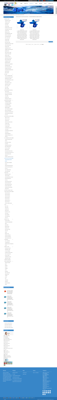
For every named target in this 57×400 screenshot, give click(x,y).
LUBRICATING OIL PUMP (8, 78)
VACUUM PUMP (7, 26)
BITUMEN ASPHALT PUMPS (8, 27)
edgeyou (7, 354)
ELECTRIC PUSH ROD (8, 236)
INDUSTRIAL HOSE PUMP (8, 58)
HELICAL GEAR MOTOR (8, 110)
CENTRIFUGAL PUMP (8, 20)
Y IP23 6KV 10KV (7, 126)
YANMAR (6, 275)
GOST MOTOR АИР (7, 171)
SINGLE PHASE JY (7, 201)
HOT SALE (6, 217)
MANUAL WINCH (7, 226)
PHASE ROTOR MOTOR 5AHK (9, 165)
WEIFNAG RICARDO (7, 262)
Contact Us (50, 3)
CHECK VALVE (7, 210)
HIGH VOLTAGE (7, 91)
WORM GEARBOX (7, 107)
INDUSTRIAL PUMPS (7, 258)
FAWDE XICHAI (7, 274)
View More (4, 381)
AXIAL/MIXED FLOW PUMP (8, 29)
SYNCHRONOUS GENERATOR (9, 130)
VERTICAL (6, 136)
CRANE (6, 232)
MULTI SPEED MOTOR (8, 146)
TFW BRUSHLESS (7, 242)
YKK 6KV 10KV (7, 120)
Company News (25, 372)
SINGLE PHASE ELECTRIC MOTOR (9, 191)
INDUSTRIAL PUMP (15, 372)
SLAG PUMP (6, 87)
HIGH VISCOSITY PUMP (8, 52)
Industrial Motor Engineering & (8, 324)
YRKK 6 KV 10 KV (7, 117)
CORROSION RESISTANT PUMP (9, 43)
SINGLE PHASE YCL (7, 200)
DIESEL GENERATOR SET (7, 261)
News (36, 3)
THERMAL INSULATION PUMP (9, 49)
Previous (1, 9)
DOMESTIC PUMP (6, 246)
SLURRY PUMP (7, 30)
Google (5, 399)
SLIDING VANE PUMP (8, 56)
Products (31, 3)
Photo (45, 3)
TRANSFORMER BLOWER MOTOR (19, 14)
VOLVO (6, 284)
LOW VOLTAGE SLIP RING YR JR (9, 152)
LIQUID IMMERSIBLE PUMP (8, 33)
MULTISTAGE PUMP (7, 42)
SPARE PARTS (6, 172)
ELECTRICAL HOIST (7, 229)
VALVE (5, 204)
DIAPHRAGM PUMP (7, 65)
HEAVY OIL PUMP (7, 81)
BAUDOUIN (6, 271)
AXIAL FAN (6, 230)
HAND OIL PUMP (7, 55)
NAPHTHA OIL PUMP (7, 84)
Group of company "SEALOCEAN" (44, 399)
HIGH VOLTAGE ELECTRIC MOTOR (8, 116)
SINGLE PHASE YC (7, 197)
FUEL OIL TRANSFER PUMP (8, 75)
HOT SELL (6, 168)
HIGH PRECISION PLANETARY (9, 113)
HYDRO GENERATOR (7, 133)
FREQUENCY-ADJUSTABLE (8, 94)
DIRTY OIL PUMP (7, 85)
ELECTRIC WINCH (7, 220)
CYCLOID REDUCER (7, 104)
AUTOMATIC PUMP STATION (8, 252)
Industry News (24, 374)
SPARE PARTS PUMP (8, 174)
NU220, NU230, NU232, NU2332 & (8, 327)
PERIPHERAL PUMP (7, 249)
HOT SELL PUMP (7, 255)
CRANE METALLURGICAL (8, 145)
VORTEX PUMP (7, 46)
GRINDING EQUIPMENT (7, 259)
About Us (26, 3)
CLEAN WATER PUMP (8, 36)
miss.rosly (7, 350)
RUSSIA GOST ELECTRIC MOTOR (10, 14)
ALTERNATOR (6, 239)
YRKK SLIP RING (7, 175)
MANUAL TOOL (7, 233)
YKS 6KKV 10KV (7, 123)
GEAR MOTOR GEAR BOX (7, 100)
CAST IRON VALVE (7, 216)
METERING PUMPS (7, 62)
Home (21, 3)
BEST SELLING (7, 72)
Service (40, 3)
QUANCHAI (6, 281)
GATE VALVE (6, 207)
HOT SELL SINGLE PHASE (8, 203)
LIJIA (5, 278)
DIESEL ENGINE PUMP (8, 59)
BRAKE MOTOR (7, 149)
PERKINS (6, 265)
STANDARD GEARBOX (8, 101)
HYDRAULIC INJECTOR (8, 68)
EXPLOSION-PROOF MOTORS (16, 375)
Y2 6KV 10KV (6, 129)
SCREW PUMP (7, 23)
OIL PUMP (14, 374)
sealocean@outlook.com (9, 339)
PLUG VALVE (6, 213)
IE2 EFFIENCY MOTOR (8, 142)
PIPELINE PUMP (7, 39)
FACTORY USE (7, 97)
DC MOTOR (6, 143)
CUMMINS (6, 268)
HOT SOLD (6, 114)
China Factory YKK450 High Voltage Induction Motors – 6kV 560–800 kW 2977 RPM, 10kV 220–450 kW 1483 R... (10, 292)
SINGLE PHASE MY (7, 194)
